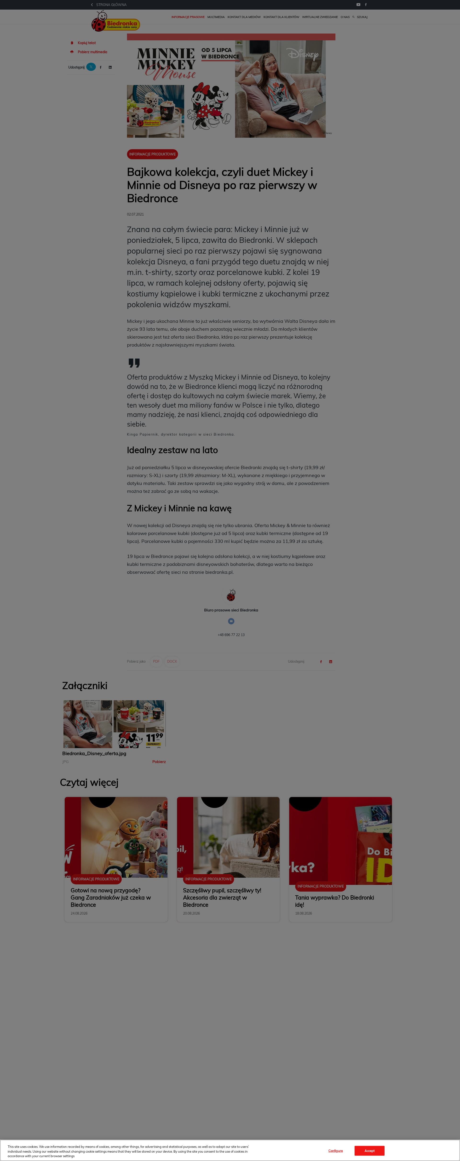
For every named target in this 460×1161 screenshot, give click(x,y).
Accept (370, 1150)
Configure (335, 1150)
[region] (230, 1150)
